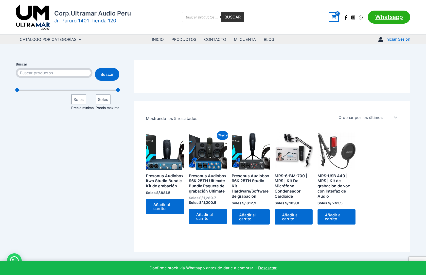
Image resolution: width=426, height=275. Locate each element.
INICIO (158, 39)
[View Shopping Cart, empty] (334, 17)
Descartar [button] (267, 267)
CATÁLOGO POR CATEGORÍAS (48, 39)
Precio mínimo (82, 108)
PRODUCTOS (184, 39)
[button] (389, 17)
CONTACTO (215, 39)
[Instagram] (353, 17)
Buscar (233, 17)
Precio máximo (107, 108)
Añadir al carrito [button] (161, 206)
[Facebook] (346, 17)
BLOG (269, 39)
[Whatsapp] (360, 17)
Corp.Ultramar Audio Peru (92, 13)
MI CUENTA (245, 39)
